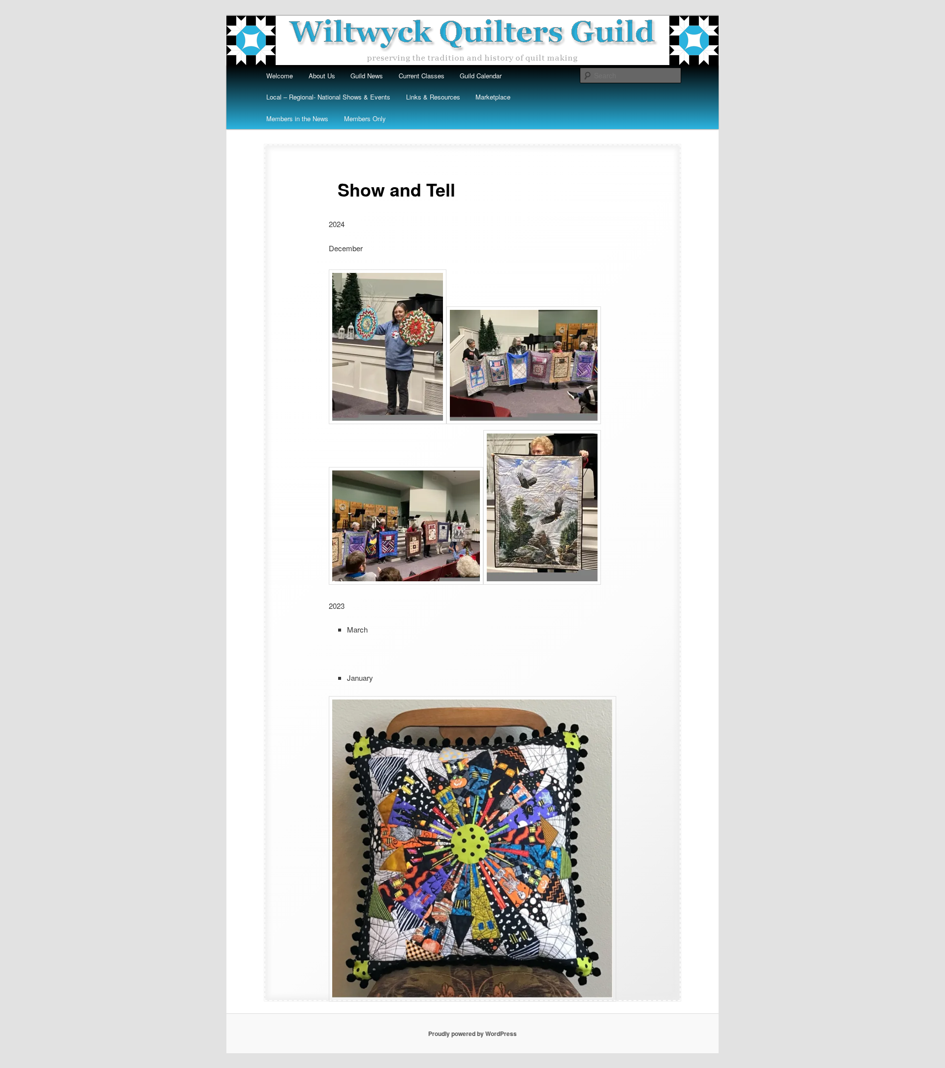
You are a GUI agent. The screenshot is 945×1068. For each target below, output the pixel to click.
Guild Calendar (481, 75)
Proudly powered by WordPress (472, 1033)
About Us (322, 75)
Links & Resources (433, 96)
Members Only (365, 118)
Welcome (279, 75)
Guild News (366, 75)
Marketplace (492, 96)
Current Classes (421, 75)
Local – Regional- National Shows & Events (328, 96)
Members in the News (297, 118)
